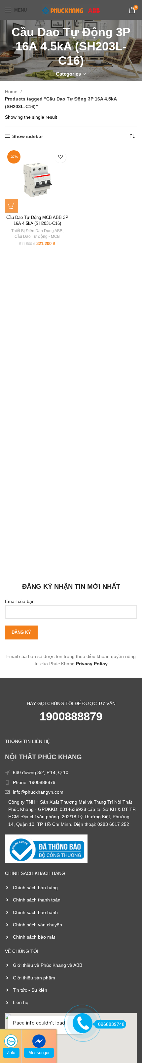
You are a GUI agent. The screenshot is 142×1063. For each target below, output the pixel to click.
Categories (68, 73)
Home (12, 91)
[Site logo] (71, 9)
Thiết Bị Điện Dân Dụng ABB (36, 231)
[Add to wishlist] (60, 157)
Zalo (11, 1052)
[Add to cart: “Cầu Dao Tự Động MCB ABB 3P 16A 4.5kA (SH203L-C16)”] (11, 206)
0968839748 (111, 1024)
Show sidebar (27, 136)
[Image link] (46, 848)
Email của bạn (20, 601)
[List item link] (71, 782)
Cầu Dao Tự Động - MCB (37, 236)
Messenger (39, 1052)
